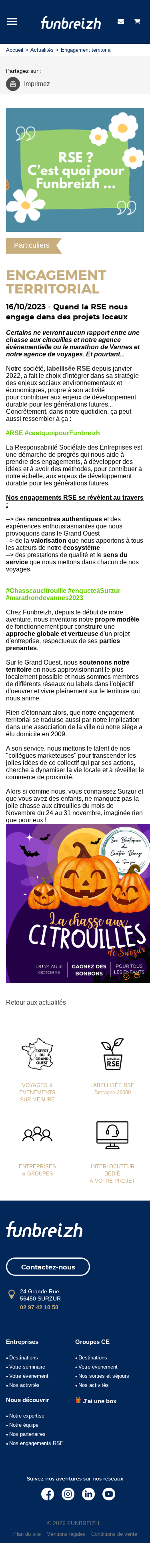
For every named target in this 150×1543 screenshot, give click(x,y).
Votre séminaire (27, 1367)
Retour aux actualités (36, 1002)
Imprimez (37, 83)
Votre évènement (28, 1376)
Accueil (14, 50)
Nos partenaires (27, 1434)
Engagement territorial (86, 50)
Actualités (42, 50)
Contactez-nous (48, 1267)
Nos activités (24, 1385)
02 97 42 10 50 (39, 1307)
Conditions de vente (114, 1534)
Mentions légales (66, 1534)
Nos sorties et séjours (103, 1376)
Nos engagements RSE (36, 1443)
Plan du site (27, 1534)
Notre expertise (26, 1416)
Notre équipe (23, 1425)
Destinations (23, 1358)
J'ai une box (98, 1401)
